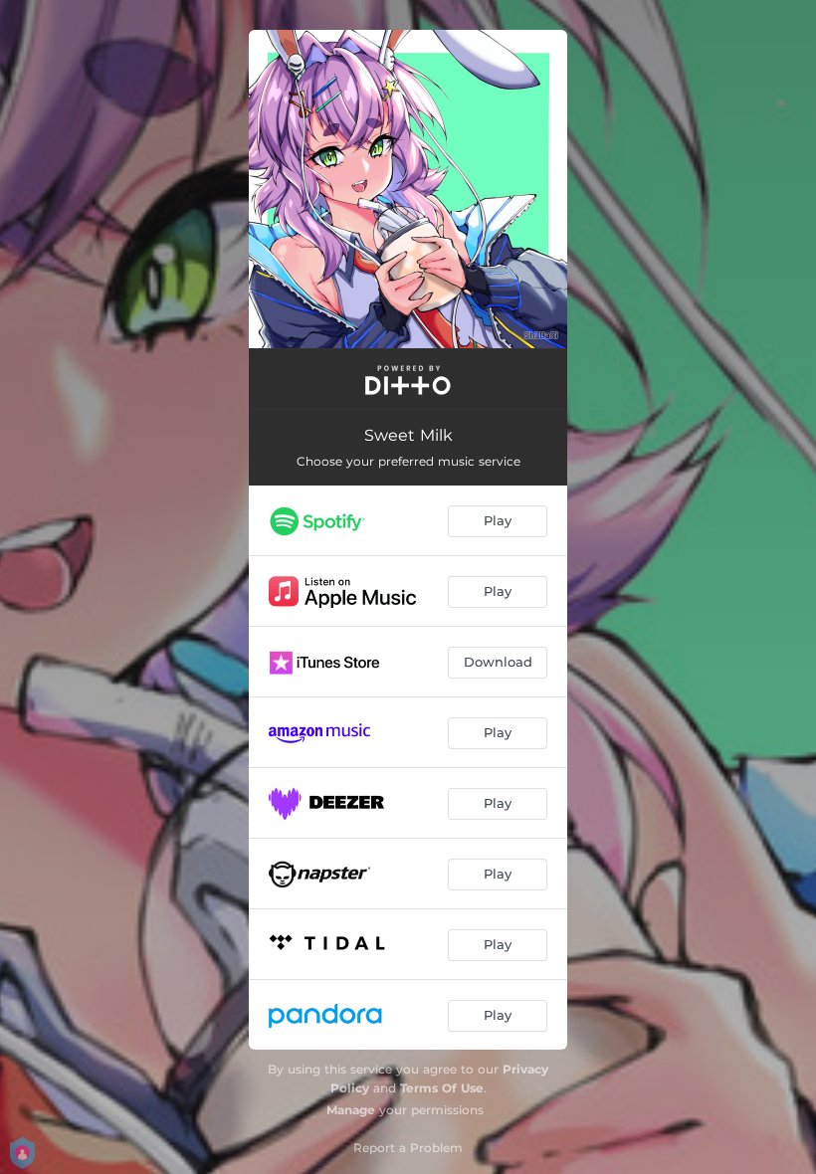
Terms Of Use (442, 1087)
